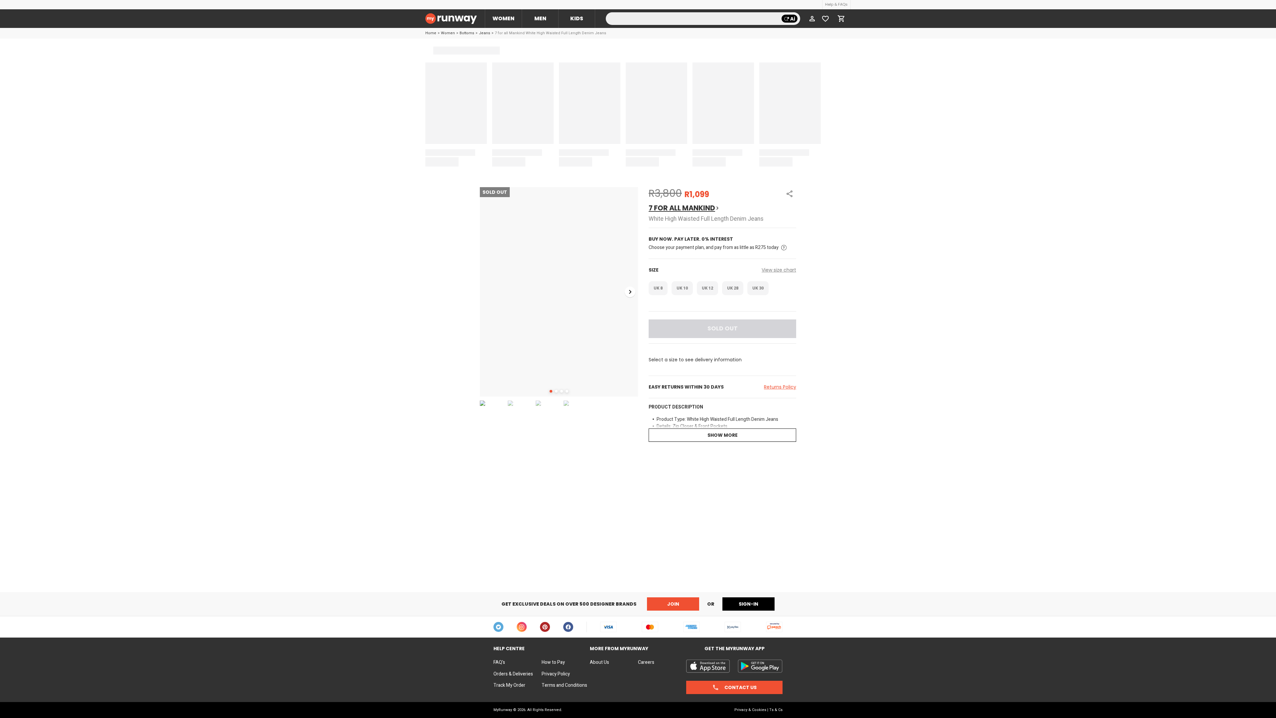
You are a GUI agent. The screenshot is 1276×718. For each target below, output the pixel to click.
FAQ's (499, 662)
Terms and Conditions (564, 685)
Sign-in (748, 604)
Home (430, 33)
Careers (646, 662)
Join (673, 604)
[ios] (708, 666)
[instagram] (522, 627)
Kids (576, 18)
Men (540, 18)
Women (503, 18)
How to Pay (553, 662)
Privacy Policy (556, 674)
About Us (599, 662)
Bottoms (467, 33)
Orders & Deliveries (513, 674)
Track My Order (509, 685)
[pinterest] (545, 627)
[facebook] (568, 627)
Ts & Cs (776, 710)
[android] (760, 666)
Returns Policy (780, 387)
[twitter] (498, 627)
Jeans (484, 33)
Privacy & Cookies (750, 710)
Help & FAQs (836, 4)
